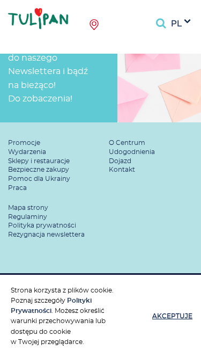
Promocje (24, 143)
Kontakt (122, 169)
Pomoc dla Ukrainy (39, 179)
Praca (17, 188)
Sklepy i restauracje (39, 161)
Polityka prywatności (42, 225)
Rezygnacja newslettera (46, 234)
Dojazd (120, 161)
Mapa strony (28, 207)
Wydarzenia (27, 152)
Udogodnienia (132, 152)
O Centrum (127, 143)
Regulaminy (27, 217)
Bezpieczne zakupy (38, 169)
